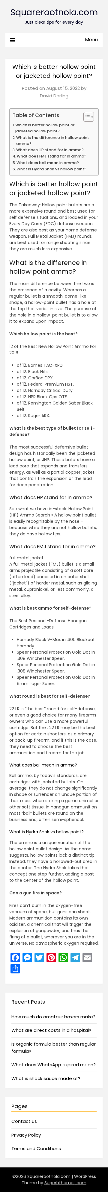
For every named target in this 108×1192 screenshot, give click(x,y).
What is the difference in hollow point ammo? (52, 140)
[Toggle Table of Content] (85, 117)
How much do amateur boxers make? (53, 1017)
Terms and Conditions (36, 1148)
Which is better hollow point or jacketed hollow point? (45, 128)
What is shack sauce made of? (45, 1078)
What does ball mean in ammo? (47, 162)
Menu (91, 39)
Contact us (24, 1121)
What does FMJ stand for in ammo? (51, 156)
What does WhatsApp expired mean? (53, 1064)
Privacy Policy (26, 1135)
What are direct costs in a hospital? (51, 1030)
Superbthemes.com (65, 1183)
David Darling (54, 96)
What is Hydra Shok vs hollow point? (51, 169)
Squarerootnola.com (54, 12)
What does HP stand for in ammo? (50, 149)
